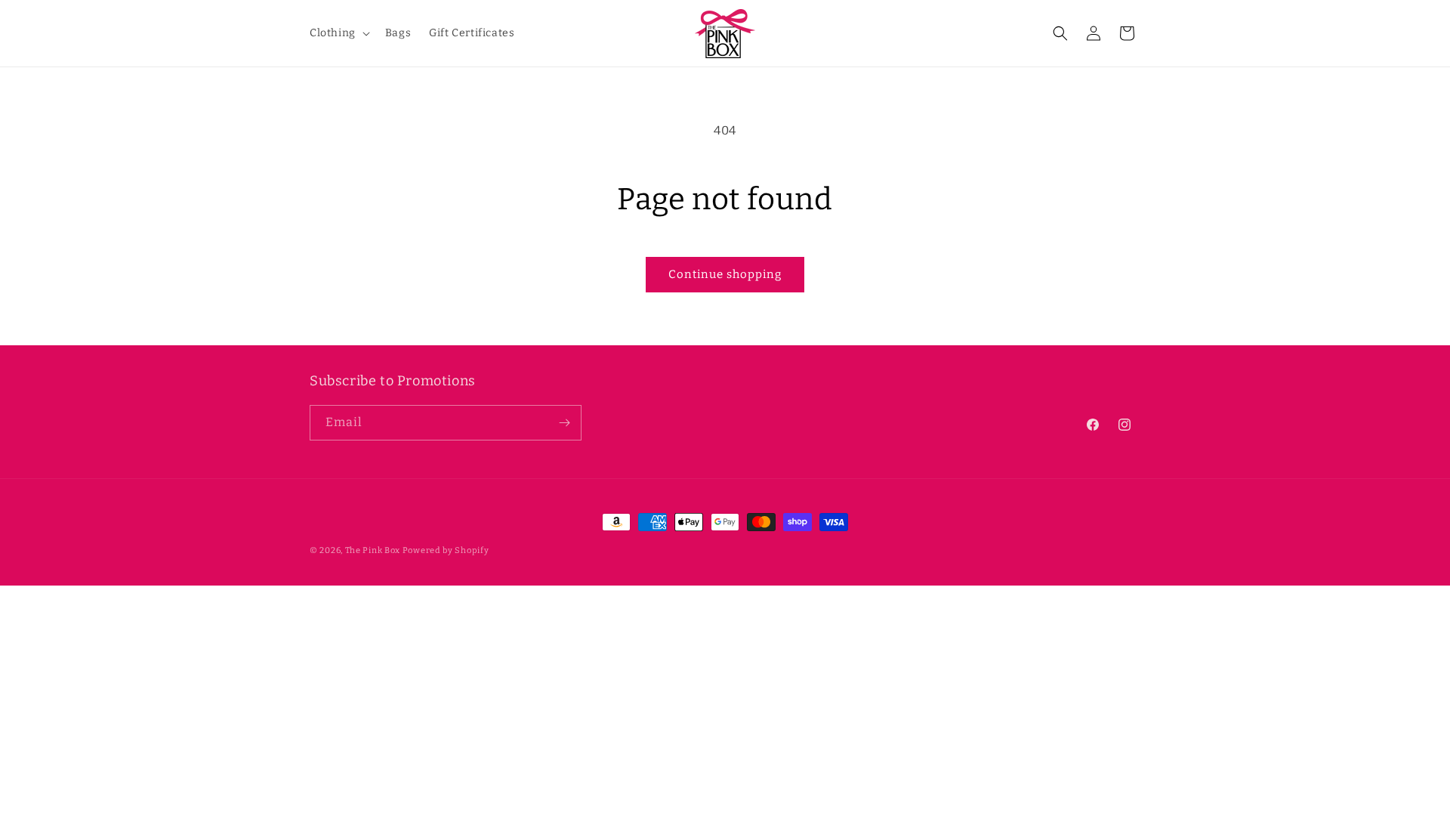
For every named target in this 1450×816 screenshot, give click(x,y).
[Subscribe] (564, 422)
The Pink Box (372, 550)
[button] (338, 33)
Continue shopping (725, 274)
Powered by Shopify (446, 550)
